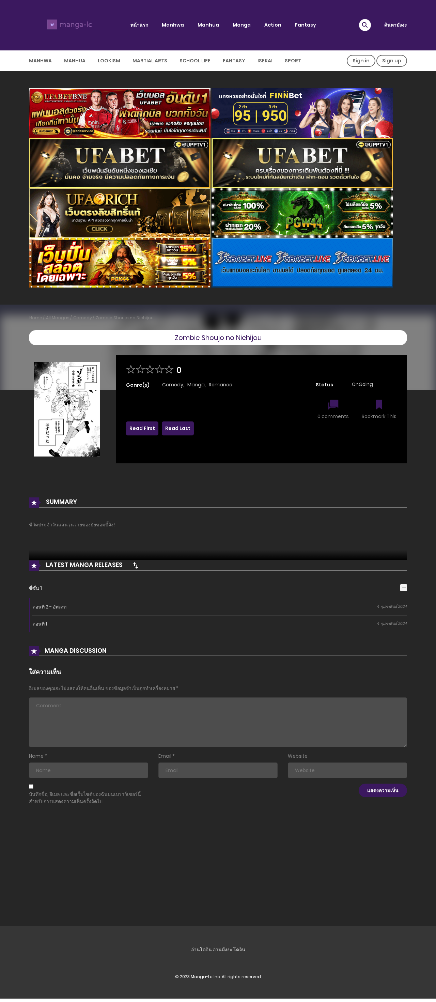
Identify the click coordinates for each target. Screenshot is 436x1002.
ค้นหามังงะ (395, 24)
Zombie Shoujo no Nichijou (125, 318)
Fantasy (305, 24)
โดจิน (239, 949)
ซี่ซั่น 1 (35, 588)
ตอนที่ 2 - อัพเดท (49, 606)
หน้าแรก (139, 24)
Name (36, 756)
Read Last (177, 428)
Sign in (361, 60)
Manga (242, 24)
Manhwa (173, 24)
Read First (142, 428)
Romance (220, 384)
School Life (195, 60)
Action (272, 24)
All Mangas (57, 318)
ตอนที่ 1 (39, 623)
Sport (293, 60)
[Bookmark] (379, 405)
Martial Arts (150, 60)
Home (35, 318)
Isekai (265, 60)
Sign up (391, 60)
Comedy (82, 318)
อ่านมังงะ (222, 949)
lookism (109, 60)
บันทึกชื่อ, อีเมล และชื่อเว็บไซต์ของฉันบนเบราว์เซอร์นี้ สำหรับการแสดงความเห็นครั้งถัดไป (85, 798)
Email (164, 756)
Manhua (208, 24)
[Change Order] (135, 565)
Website (298, 756)
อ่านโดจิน (201, 949)
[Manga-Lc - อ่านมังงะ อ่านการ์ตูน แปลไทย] (68, 24)
